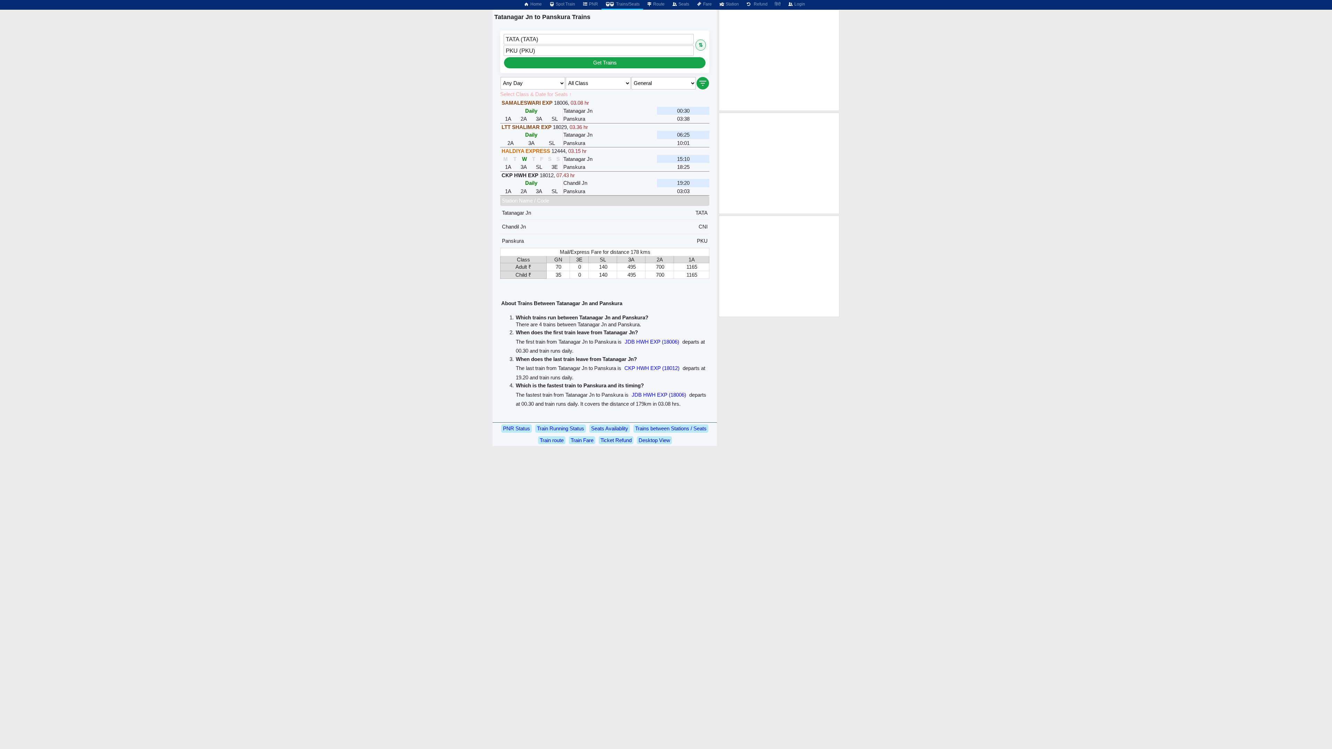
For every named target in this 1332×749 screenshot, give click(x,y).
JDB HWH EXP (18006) (652, 342)
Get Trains (605, 63)
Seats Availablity (609, 428)
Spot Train (565, 4)
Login (799, 4)
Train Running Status (560, 428)
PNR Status (516, 428)
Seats (683, 4)
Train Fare (582, 440)
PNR (593, 4)
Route (658, 4)
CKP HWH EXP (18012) (652, 368)
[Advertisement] (779, 60)
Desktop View (654, 440)
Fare (707, 4)
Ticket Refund (616, 440)
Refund (760, 4)
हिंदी (778, 4)
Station (732, 4)
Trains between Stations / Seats (671, 428)
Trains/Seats (627, 4)
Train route (552, 440)
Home (535, 4)
